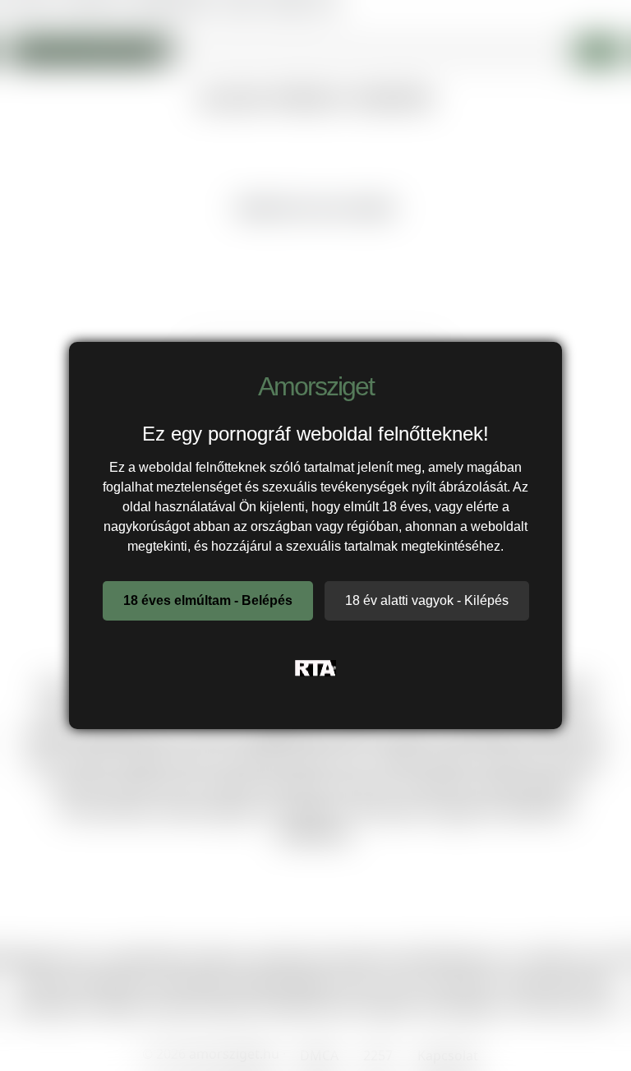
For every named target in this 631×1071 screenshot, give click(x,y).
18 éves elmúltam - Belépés (207, 600)
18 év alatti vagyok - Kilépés (427, 600)
